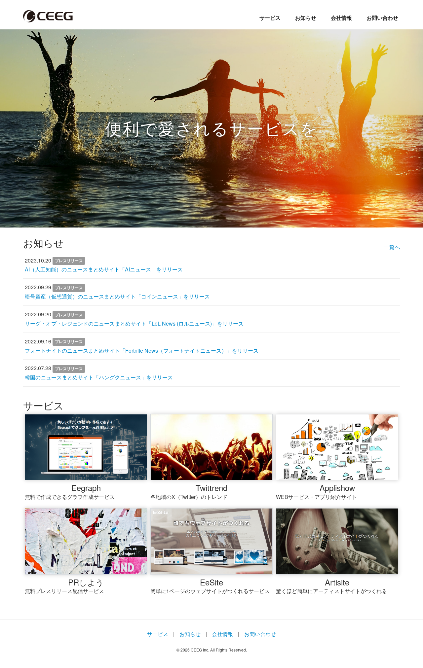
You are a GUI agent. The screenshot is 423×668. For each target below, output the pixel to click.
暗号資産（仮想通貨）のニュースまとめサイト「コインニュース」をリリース (117, 296)
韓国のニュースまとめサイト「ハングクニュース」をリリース (99, 377)
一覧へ (392, 247)
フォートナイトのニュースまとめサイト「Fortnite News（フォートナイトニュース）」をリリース (141, 350)
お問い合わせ (382, 17)
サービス (270, 17)
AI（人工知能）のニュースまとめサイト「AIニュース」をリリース (104, 269)
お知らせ (305, 17)
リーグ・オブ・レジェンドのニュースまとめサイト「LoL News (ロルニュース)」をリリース (134, 323)
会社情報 (341, 17)
